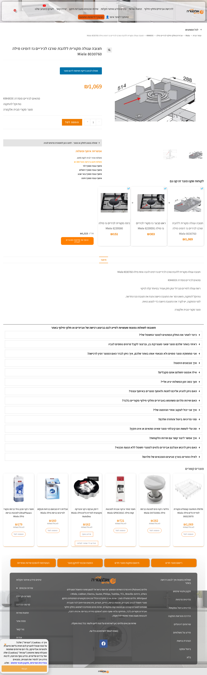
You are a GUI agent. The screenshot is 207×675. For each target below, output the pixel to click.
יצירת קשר (61, 9)
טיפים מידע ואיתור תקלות (113, 9)
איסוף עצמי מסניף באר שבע (90, 174)
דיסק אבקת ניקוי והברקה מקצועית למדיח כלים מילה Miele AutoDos (86, 513)
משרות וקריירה (23, 596)
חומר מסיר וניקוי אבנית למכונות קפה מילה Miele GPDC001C (120, 511)
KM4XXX (150, 35)
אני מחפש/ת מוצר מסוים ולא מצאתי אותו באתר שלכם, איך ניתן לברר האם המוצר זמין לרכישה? (142, 353)
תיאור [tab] (103, 260)
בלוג (189, 657)
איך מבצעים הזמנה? (185, 363)
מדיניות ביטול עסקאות (180, 607)
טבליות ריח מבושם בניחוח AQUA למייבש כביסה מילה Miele (52, 511)
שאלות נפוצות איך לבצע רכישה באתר (176, 581)
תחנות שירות (135, 9)
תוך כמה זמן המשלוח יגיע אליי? (179, 382)
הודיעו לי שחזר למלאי (86, 543)
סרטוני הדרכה (23, 604)
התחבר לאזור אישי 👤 (117, 17)
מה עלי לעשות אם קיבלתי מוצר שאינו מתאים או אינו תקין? (163, 428)
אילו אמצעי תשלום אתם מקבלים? (177, 372)
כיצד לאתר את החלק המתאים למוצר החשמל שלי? (168, 335)
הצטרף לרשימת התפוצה (91, 17)
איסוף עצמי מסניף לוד (92, 165)
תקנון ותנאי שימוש (182, 591)
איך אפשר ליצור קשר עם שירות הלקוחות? (173, 438)
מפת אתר (21, 621)
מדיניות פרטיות (183, 599)
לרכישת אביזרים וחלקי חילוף (158, 9)
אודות (19, 637)
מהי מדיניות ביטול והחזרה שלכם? (177, 419)
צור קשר (20, 629)
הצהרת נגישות (184, 640)
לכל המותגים (191, 29)
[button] (103, 29)
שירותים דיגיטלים (182, 624)
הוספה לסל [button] (188, 534)
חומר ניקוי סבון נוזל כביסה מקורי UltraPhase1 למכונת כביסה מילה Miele (18, 513)
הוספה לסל (72, 122)
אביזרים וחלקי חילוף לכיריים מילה (169, 35)
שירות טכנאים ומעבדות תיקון (83, 9)
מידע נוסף (86, 534)
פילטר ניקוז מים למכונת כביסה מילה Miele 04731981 (154, 511)
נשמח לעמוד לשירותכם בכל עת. (103, 630)
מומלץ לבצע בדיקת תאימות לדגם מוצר (81, 70)
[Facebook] (103, 644)
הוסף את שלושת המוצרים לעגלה (77, 241)
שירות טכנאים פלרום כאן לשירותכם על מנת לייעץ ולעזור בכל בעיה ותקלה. (103, 623)
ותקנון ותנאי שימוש (20, 662)
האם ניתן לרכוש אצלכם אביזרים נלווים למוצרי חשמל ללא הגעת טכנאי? (156, 447)
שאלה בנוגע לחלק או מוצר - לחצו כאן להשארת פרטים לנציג (70, 142)
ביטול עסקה (185, 649)
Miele (187, 35)
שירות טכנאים (26, 588)
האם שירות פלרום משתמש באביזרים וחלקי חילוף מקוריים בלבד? (159, 400)
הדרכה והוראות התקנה (179, 616)
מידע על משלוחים (182, 632)
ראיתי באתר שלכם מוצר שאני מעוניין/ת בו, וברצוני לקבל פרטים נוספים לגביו (153, 344)
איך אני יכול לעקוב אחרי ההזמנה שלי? (175, 410)
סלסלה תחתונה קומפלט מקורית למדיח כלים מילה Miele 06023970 (188, 513)
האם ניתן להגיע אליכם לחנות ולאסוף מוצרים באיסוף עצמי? (163, 391)
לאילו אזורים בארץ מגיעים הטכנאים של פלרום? (169, 457)
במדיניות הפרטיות (38, 662)
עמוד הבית (197, 35)
